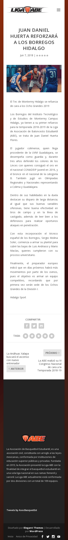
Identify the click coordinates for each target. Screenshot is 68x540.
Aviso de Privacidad (27, 536)
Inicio (10, 536)
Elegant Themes (33, 527)
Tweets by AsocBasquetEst (22, 510)
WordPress (36, 531)
